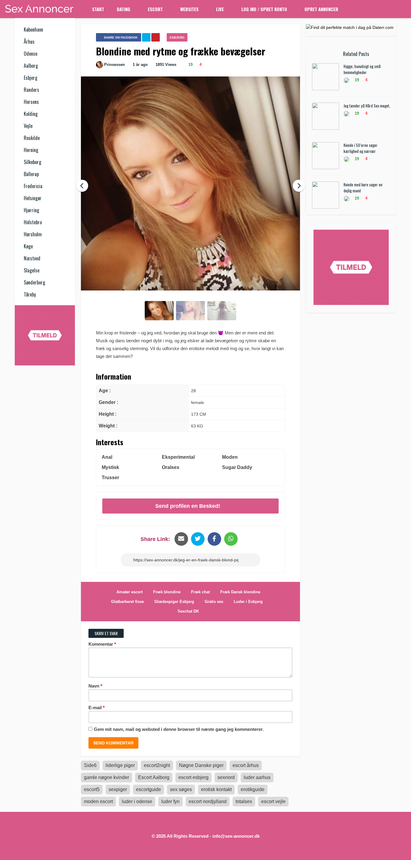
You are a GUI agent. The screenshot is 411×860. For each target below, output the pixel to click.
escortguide (148, 789)
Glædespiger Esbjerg (174, 601)
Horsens (31, 101)
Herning (31, 150)
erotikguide (252, 789)
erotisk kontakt (216, 789)
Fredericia (33, 186)
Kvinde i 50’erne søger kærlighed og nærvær (361, 148)
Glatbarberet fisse (127, 601)
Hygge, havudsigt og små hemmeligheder (362, 69)
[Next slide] (299, 186)
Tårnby (30, 294)
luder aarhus (257, 777)
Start (98, 9)
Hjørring (31, 210)
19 (190, 64)
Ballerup (31, 174)
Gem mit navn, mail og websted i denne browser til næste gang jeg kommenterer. (179, 729)
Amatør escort (129, 592)
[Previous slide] (82, 186)
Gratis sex (214, 601)
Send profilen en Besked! (187, 506)
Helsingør (33, 198)
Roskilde (32, 137)
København (33, 29)
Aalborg (31, 65)
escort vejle (273, 801)
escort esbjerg (193, 777)
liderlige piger (120, 765)
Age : (105, 390)
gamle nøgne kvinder (106, 777)
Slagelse (31, 270)
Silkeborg (32, 162)
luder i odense (137, 801)
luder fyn (170, 801)
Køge (28, 246)
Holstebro (33, 222)
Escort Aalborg (153, 777)
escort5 (92, 789)
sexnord (226, 777)
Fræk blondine (167, 592)
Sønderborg (34, 282)
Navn (95, 685)
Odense (30, 53)
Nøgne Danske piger (201, 765)
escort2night (157, 765)
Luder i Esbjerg (248, 601)
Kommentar (102, 644)
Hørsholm (33, 234)
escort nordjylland (208, 801)
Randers (31, 89)
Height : (107, 414)
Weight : (108, 425)
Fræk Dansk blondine (240, 592)
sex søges (181, 789)
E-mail (96, 707)
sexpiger (118, 789)
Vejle (28, 125)
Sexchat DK (188, 611)
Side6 (90, 765)
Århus (29, 41)
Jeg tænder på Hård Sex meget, (367, 106)
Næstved (32, 258)
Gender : (108, 402)
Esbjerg (30, 77)
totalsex (244, 801)
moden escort (98, 801)
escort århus (246, 765)
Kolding (31, 113)
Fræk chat (200, 592)
